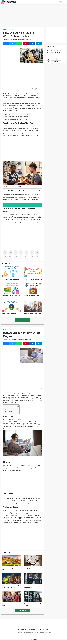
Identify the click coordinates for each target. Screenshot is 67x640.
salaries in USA (50, 52)
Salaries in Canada (58, 52)
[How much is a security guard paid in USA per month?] (33, 578)
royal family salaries (51, 59)
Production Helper (9, 413)
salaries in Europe (50, 56)
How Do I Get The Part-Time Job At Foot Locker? (16, 119)
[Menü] (65, 2)
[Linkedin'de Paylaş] (32, 43)
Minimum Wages (32, 629)
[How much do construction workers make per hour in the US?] (11, 578)
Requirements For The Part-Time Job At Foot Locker (17, 116)
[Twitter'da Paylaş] (12, 43)
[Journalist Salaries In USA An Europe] (33, 306)
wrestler (59, 59)
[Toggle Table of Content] (27, 114)
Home (17, 629)
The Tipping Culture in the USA (31, 568)
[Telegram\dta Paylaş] (39, 43)
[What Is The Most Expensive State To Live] (11, 560)
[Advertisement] (33, 15)
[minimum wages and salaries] (9, 2)
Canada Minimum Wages (52, 54)
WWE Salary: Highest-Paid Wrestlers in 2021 (9, 314)
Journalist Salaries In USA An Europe (33, 313)
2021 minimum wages (55, 50)
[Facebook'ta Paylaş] (6, 43)
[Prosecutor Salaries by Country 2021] (33, 288)
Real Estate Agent (9, 411)
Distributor (7, 409)
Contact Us (37, 634)
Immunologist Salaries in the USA (10, 279)
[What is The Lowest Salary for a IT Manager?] (33, 596)
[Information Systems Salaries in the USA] (11, 288)
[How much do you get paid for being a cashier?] (11, 596)
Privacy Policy (30, 634)
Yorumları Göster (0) (21, 320)
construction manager (56, 61)
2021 (48, 50)
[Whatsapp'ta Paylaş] (19, 43)
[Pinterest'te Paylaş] (26, 43)
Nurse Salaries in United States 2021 (33, 279)
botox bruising (33, 639)
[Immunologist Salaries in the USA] (11, 271)
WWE (48, 61)
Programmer (8, 408)
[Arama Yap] (56, 2)
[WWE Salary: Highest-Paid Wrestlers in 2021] (11, 306)
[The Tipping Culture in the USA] (33, 560)
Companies (46, 629)
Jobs (39, 629)
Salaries (23, 629)
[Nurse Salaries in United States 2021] (33, 271)
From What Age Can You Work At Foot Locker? (16, 118)
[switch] (60, 2)
